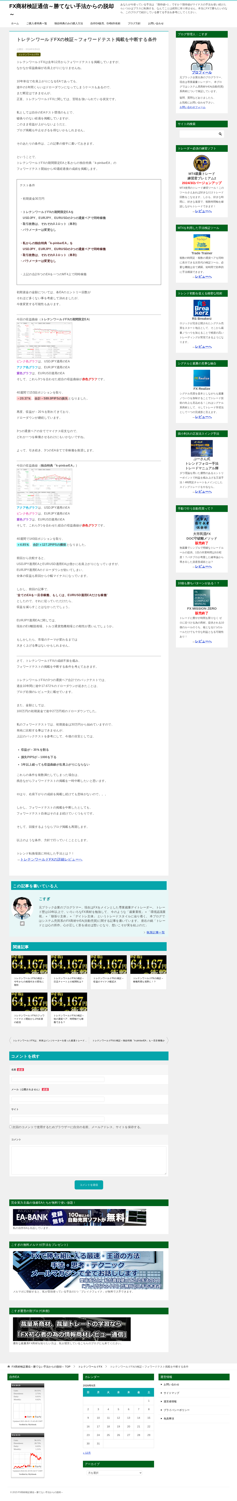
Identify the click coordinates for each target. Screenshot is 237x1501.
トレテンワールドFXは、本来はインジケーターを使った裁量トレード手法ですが (51, 1040)
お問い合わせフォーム (193, 107)
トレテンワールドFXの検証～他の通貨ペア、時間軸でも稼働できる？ (69, 1019)
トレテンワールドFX (28, 54)
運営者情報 (170, 1401)
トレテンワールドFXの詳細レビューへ (51, 859)
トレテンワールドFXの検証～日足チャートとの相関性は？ (69, 980)
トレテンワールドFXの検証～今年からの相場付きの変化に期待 (29, 981)
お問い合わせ (156, 23)
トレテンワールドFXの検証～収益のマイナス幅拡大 (108, 980)
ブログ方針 (134, 23)
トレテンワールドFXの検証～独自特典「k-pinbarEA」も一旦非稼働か (128, 1040)
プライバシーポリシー (177, 1410)
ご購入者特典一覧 (36, 23)
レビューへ (203, 211)
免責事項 (169, 1418)
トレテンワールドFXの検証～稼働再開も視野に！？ (148, 980)
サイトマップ (171, 1392)
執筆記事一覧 (156, 932)
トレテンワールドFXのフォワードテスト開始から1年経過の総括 (29, 1019)
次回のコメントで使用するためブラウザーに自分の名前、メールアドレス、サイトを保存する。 (77, 1127)
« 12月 (87, 1452)
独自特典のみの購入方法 (68, 23)
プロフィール (202, 72)
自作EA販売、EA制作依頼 (105, 23)
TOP (41, 1366)
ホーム (15, 23)
